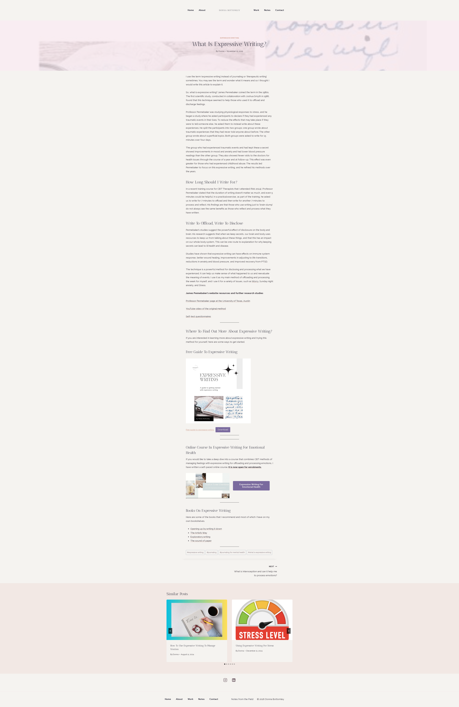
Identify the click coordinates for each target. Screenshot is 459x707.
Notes (267, 10)
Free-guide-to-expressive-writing (200, 430)
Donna (221, 51)
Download (223, 429)
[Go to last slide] (170, 631)
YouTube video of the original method (206, 308)
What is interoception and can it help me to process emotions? (255, 571)
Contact (279, 10)
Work (256, 10)
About (202, 10)
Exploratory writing (200, 536)
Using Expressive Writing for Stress (255, 645)
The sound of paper (201, 540)
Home (191, 10)
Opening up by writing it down (206, 528)
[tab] (224, 664)
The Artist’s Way (198, 532)
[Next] (289, 631)
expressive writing (195, 552)
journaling (211, 552)
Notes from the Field (242, 699)
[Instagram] (225, 680)
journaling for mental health (232, 552)
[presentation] (197, 620)
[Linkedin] (234, 680)
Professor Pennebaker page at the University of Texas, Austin (218, 301)
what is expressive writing (259, 552)
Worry (255, 281)
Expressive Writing (229, 38)
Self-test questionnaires (198, 316)
